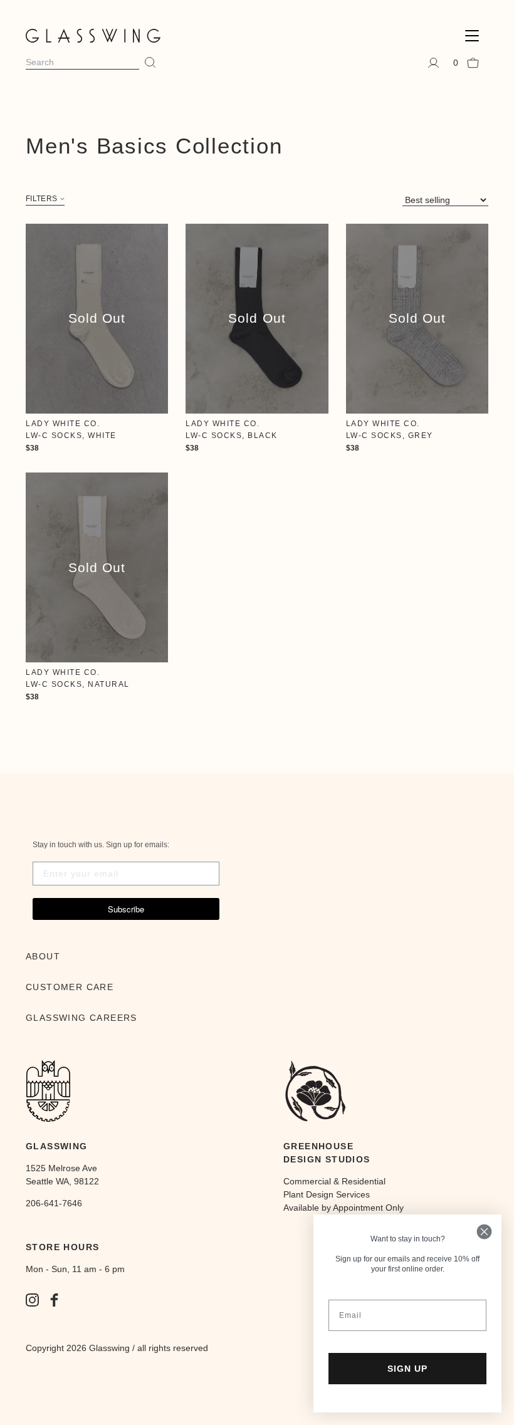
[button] (472, 36)
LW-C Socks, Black (232, 435)
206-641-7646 (54, 1203)
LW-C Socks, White (71, 435)
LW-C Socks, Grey (389, 435)
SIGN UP (407, 1369)
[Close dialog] (484, 1232)
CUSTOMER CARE (69, 987)
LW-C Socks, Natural (78, 684)
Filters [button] (41, 199)
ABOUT (43, 956)
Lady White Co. (63, 423)
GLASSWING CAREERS (81, 1018)
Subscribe (126, 909)
